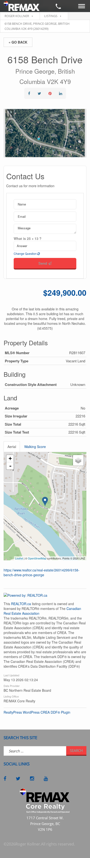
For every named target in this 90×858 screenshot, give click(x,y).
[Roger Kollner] (22, 6)
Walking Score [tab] (35, 446)
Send (43, 263)
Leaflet (19, 558)
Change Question (25, 253)
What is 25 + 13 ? (28, 238)
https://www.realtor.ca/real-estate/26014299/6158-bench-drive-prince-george (41, 572)
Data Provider (12, 685)
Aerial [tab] (11, 446)
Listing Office (11, 696)
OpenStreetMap (37, 558)
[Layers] (78, 460)
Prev (7, 133)
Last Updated (11, 675)
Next (82, 133)
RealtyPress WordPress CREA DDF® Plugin (37, 712)
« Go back (18, 42)
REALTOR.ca (21, 603)
